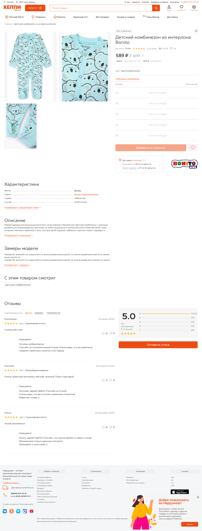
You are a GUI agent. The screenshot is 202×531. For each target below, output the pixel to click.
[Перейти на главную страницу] (12, 8)
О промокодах (43, 494)
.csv (172, 483)
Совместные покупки (46, 502)
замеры (16, 265)
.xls (172, 480)
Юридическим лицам (135, 483)
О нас (127, 2)
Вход (169, 10)
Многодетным (132, 480)
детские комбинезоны (18, 284)
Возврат (40, 488)
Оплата (145, 2)
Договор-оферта (44, 491)
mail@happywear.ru (11, 483)
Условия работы (44, 477)
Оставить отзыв (158, 344)
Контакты (174, 2)
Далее (190, 524)
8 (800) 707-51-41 (190, 2)
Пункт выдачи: (129, 168)
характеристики (21, 207)
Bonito (77, 190)
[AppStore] (180, 492)
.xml (172, 477)
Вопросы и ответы (159, 2)
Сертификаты (87, 480)
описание (17, 235)
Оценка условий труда (91, 488)
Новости (136, 2)
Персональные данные (47, 497)
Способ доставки (44, 486)
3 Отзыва (152, 48)
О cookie (40, 499)
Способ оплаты (43, 483)
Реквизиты (86, 486)
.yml (172, 486)
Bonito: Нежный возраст (86, 194)
